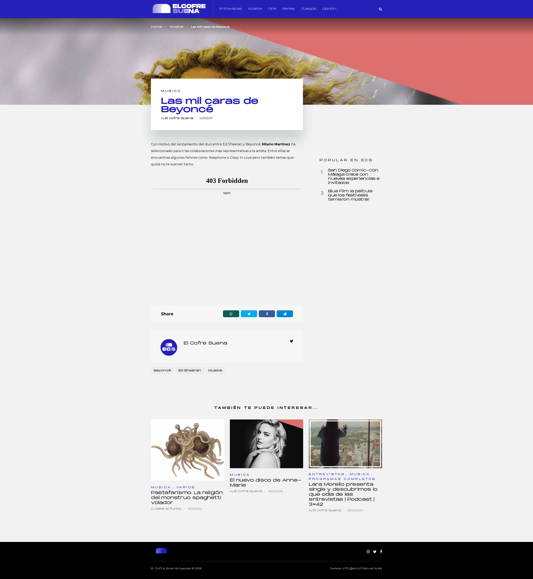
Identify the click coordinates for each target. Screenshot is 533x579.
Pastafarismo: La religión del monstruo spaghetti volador (187, 497)
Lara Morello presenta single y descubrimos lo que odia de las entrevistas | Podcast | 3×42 (343, 494)
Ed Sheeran (189, 370)
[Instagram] (368, 552)
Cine (272, 8)
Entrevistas (230, 8)
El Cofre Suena (179, 118)
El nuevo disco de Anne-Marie (265, 483)
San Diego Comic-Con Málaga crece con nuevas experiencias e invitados (354, 176)
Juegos (308, 8)
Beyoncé (162, 370)
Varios (185, 487)
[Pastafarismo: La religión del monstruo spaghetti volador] (187, 449)
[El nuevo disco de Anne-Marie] (266, 443)
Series (289, 8)
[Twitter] (375, 552)
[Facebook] (381, 552)
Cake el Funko (168, 508)
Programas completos (342, 479)
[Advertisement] (227, 262)
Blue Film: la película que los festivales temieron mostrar (350, 195)
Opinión (329, 8)
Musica (171, 91)
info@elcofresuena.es (362, 568)
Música (255, 8)
